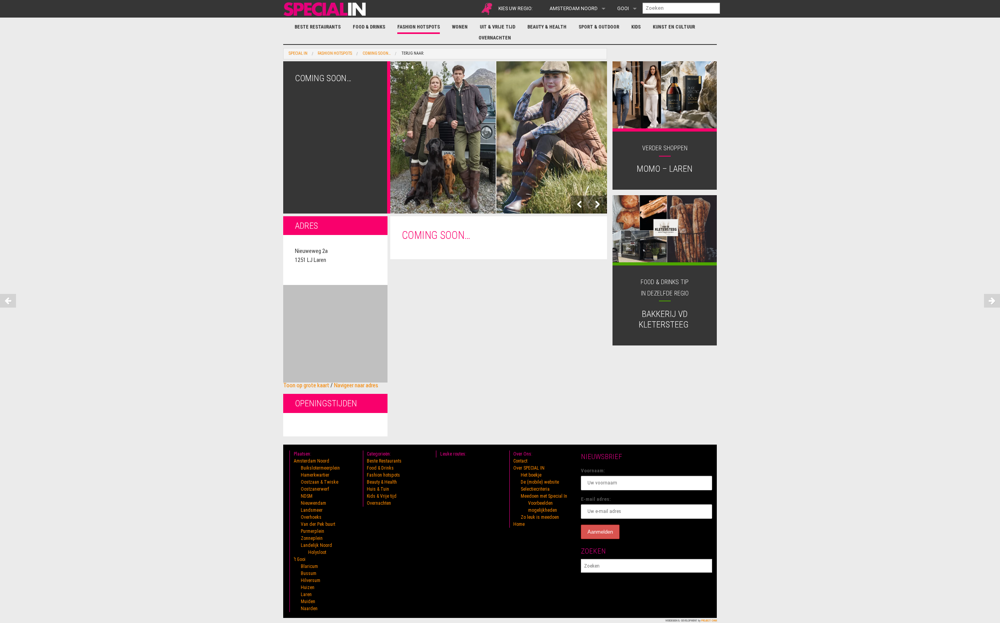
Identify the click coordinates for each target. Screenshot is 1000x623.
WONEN (460, 27)
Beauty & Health (546, 27)
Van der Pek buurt (318, 524)
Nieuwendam (313, 503)
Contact (520, 461)
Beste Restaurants (318, 27)
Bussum (308, 573)
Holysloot (317, 552)
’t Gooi (299, 559)
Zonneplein (312, 538)
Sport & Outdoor (599, 27)
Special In (298, 53)
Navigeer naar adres (356, 385)
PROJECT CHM (709, 620)
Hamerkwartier (315, 475)
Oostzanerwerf (315, 489)
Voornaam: (593, 470)
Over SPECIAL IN (529, 468)
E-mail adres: (596, 499)
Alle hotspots (487, 9)
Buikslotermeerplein (320, 468)
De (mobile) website (540, 482)
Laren (306, 594)
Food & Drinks (369, 27)
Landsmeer (312, 510)
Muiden (308, 601)
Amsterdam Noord (574, 8)
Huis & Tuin (378, 489)
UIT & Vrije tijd (497, 27)
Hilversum (310, 580)
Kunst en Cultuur (674, 27)
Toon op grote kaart (306, 385)
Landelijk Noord (316, 545)
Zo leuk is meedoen (540, 517)
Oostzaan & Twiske (319, 482)
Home (519, 524)
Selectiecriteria (535, 489)
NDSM (306, 496)
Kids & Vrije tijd (381, 496)
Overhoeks (311, 517)
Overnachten (495, 38)
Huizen (307, 587)
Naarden (309, 608)
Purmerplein (312, 531)
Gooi (623, 8)
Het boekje (531, 475)
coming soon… (376, 53)
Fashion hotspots (418, 27)
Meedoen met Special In (544, 496)
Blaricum (309, 566)
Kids (636, 27)
